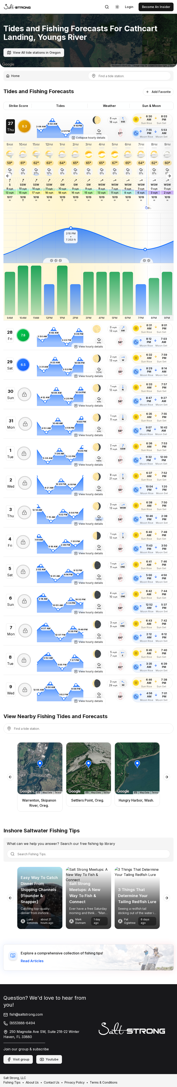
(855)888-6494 (22, 1023)
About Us (32, 1082)
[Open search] (107, 7)
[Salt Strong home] (17, 7)
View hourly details (91, 346)
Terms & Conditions (103, 1082)
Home (15, 76)
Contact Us (51, 1082)
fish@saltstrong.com (26, 1014)
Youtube (52, 1059)
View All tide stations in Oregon (37, 52)
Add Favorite (161, 92)
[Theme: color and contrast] (117, 7)
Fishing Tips (12, 1082)
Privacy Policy (75, 1082)
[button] (96, 120)
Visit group (21, 1059)
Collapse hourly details (90, 137)
